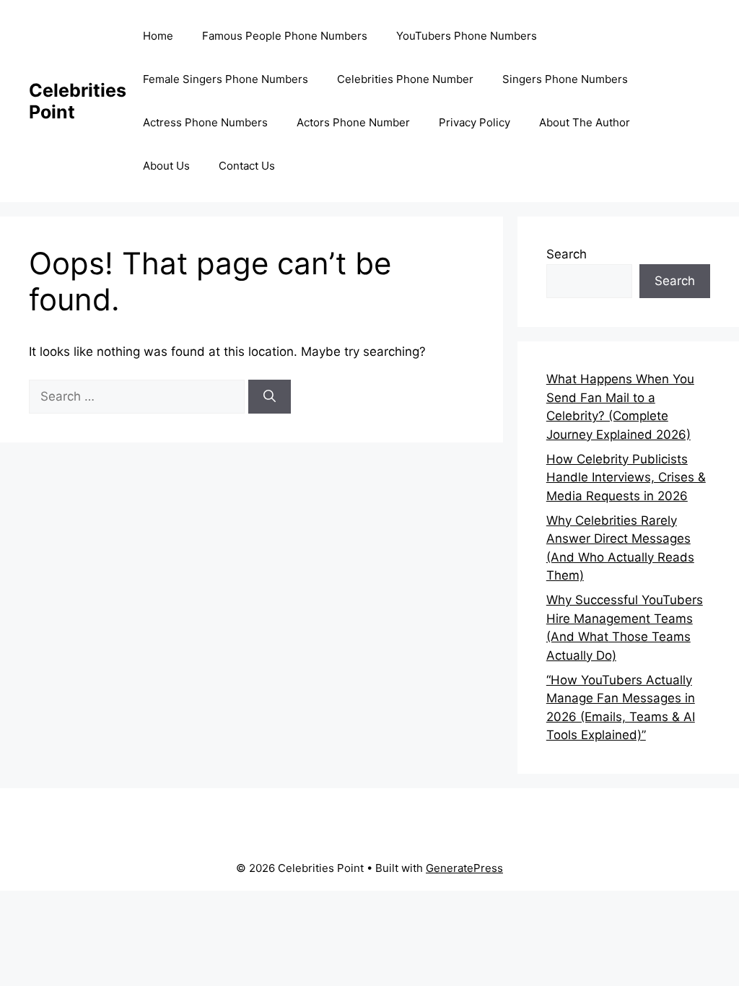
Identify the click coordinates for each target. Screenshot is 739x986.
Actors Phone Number (353, 122)
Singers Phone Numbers (565, 79)
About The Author (584, 122)
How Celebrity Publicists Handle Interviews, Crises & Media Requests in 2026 (626, 477)
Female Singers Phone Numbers (225, 79)
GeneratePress (464, 868)
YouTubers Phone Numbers (466, 36)
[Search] (269, 397)
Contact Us (247, 166)
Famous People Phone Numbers (284, 36)
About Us (166, 166)
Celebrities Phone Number (405, 79)
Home (158, 36)
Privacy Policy (474, 122)
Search (566, 254)
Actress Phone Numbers (205, 122)
